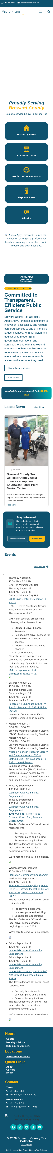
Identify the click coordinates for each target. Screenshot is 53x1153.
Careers (10, 1070)
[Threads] (26, 1127)
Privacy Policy (26, 1145)
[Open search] (48, 11)
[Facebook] (13, 1127)
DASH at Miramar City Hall (23, 584)
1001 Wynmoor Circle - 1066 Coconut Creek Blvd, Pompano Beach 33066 (26, 817)
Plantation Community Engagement (28, 874)
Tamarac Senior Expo (21, 689)
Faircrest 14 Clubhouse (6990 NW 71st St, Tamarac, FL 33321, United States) (28, 707)
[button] (40, 11)
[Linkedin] (33, 1127)
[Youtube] (40, 1127)
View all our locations (18, 1056)
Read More (11, 505)
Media (9, 1072)
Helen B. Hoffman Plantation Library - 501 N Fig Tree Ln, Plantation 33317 (29, 892)
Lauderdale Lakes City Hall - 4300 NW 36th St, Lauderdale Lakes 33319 (28, 975)
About (9, 1067)
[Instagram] (20, 1127)
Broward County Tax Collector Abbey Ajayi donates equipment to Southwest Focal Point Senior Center (22, 481)
